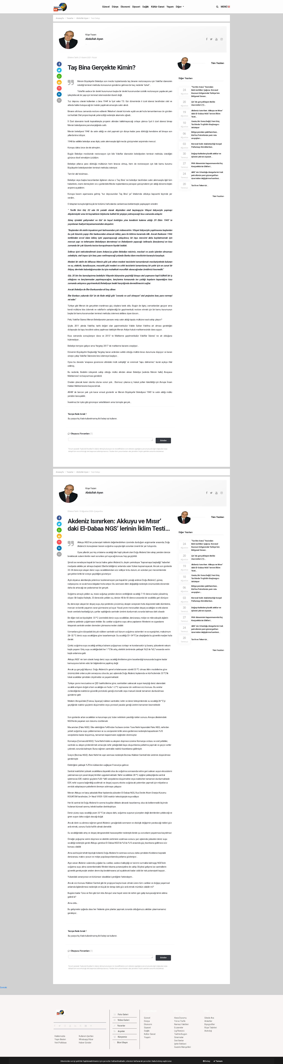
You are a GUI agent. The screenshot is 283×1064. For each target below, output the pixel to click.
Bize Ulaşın (122, 1042)
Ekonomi (125, 6)
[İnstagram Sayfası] (66, 1026)
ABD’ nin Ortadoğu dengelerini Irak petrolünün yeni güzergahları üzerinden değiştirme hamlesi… (207, 175)
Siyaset (136, 6)
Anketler (208, 1021)
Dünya (115, 6)
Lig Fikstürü (179, 1031)
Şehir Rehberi (180, 1044)
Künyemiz (122, 1037)
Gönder (163, 440)
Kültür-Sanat (157, 6)
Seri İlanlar (179, 1040)
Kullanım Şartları (86, 1036)
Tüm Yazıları (217, 63)
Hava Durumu (180, 1018)
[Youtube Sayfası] (71, 1026)
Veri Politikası (60, 1042)
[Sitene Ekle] (92, 1026)
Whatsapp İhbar (86, 1039)
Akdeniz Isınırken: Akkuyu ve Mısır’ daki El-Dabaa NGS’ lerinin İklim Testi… (207, 113)
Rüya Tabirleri (210, 1027)
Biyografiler (209, 1024)
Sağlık (145, 6)
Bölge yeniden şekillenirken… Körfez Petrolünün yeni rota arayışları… (204, 135)
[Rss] (82, 1026)
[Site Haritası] (87, 1026)
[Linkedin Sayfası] (76, 1026)
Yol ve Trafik (179, 1021)
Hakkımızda (60, 1036)
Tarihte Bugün (180, 1034)
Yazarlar (70, 18)
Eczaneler (178, 1027)
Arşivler (121, 1031)
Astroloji (208, 1031)
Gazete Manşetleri (182, 1047)
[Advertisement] (40, 59)
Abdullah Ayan (82, 18)
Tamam (219, 1061)
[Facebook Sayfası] (56, 1026)
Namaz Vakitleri (181, 1024)
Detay (207, 1061)
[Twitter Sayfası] (61, 1026)
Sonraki (3, 987)
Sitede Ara (209, 1018)
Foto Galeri (122, 1014)
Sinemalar (179, 1037)
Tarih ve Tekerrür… (199, 185)
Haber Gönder (85, 1042)
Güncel (106, 6)
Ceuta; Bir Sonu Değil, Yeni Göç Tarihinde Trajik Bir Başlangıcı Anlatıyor (205, 124)
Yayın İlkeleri (60, 1039)
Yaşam (170, 6)
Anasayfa (60, 18)
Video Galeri (123, 1020)
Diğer (179, 6)
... (86, 44)
